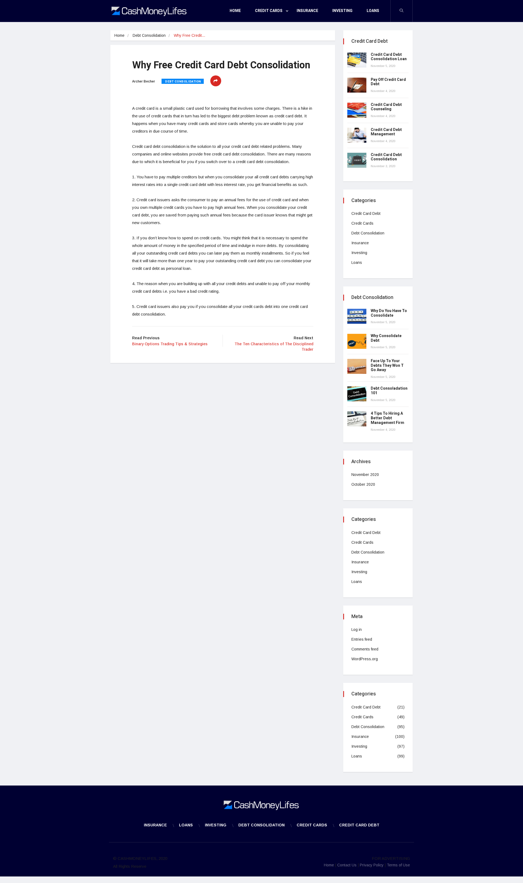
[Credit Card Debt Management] (356, 135)
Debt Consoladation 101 (389, 391)
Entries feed (361, 639)
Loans (373, 11)
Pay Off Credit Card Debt (388, 82)
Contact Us (347, 865)
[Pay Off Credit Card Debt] (356, 85)
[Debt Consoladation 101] (356, 393)
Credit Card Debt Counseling (386, 107)
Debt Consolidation (149, 35)
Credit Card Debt (366, 213)
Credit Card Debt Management (386, 132)
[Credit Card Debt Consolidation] (356, 160)
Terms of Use (398, 865)
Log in (356, 629)
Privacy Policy (372, 865)
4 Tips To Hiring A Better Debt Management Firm (387, 418)
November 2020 (365, 474)
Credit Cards (268, 11)
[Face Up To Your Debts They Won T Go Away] (356, 366)
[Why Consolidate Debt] (356, 341)
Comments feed (364, 649)
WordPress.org (364, 659)
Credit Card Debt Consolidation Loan (389, 57)
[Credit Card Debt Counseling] (356, 110)
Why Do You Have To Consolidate (389, 313)
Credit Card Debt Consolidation (386, 157)
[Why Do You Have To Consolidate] (356, 316)
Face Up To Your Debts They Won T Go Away (387, 365)
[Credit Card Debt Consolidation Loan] (356, 60)
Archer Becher (143, 81)
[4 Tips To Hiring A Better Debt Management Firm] (356, 418)
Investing (342, 11)
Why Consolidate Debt (386, 338)
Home (235, 11)
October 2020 (363, 484)
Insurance (307, 11)
